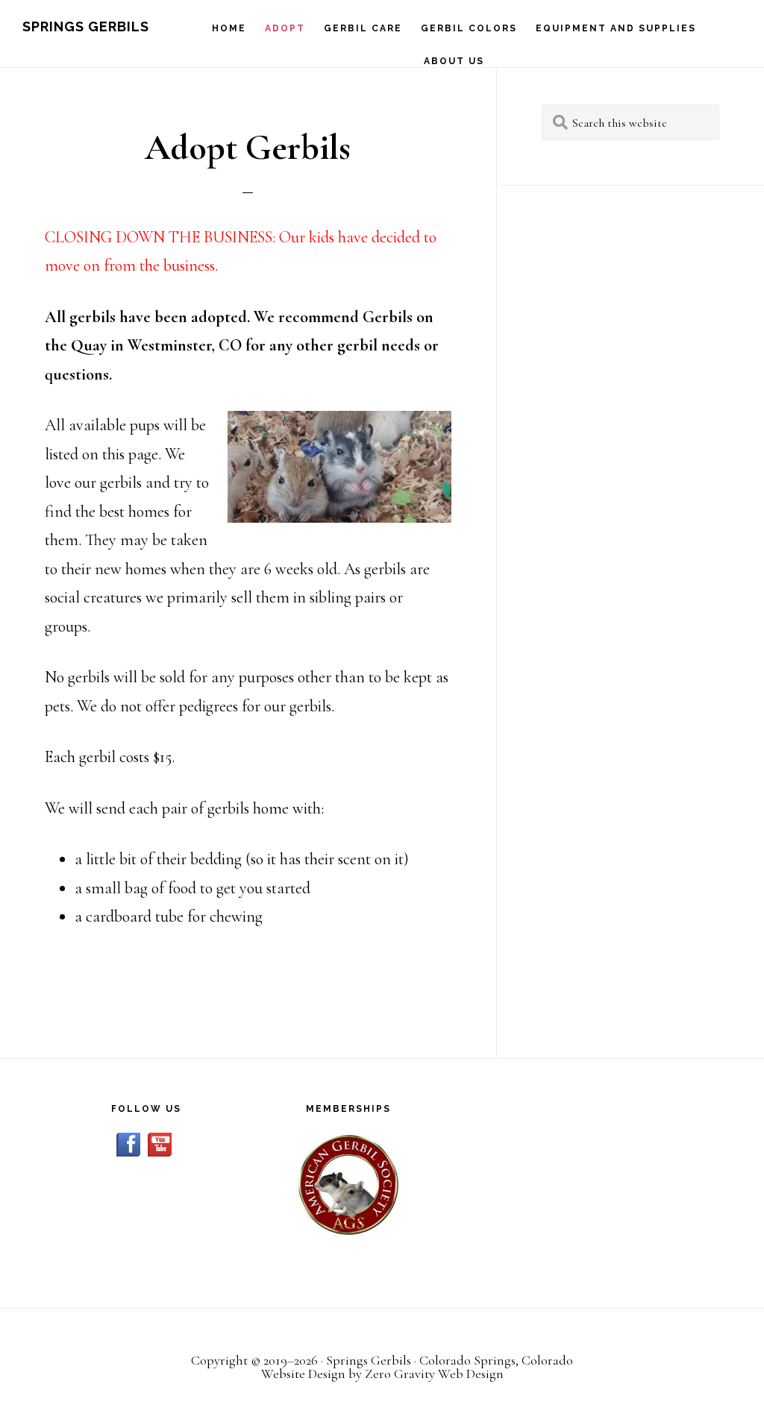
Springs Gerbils (85, 26)
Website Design (303, 1373)
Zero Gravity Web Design (434, 1373)
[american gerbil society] (348, 1185)
